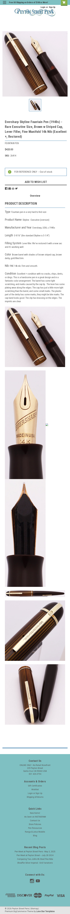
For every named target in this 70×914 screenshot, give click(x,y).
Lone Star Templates (45, 911)
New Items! (35, 813)
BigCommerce (20, 911)
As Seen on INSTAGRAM (35, 817)
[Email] (9, 188)
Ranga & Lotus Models (35, 832)
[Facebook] (6, 188)
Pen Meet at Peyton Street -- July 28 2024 (35, 855)
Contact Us (35, 820)
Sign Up (52, 7)
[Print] (13, 188)
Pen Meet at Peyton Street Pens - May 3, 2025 (35, 851)
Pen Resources (35, 828)
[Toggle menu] (4, 4)
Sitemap (34, 908)
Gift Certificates (35, 786)
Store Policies (35, 824)
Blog (35, 835)
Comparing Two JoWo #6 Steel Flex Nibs (35, 859)
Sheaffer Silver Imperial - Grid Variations (35, 863)
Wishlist (35, 789)
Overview (35, 195)
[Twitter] (16, 188)
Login (43, 7)
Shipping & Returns (35, 797)
